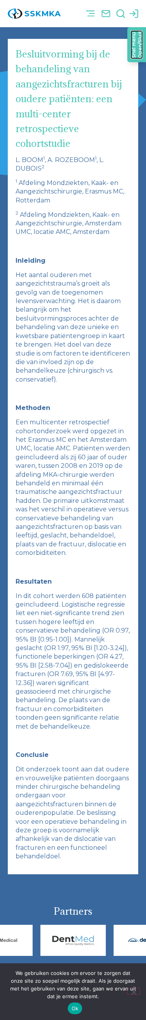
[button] (90, 13)
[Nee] (133, 991)
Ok (75, 1008)
